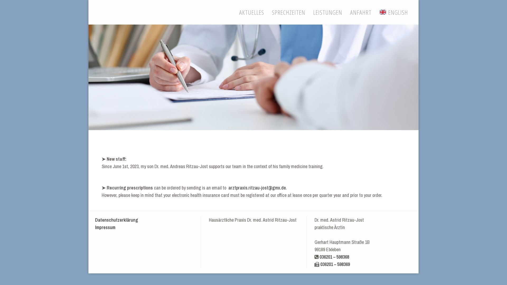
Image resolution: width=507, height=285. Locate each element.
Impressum (105, 227)
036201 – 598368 (334, 257)
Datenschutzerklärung (116, 220)
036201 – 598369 (335, 264)
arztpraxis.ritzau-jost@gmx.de (257, 187)
